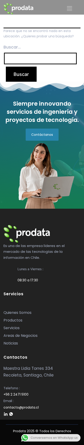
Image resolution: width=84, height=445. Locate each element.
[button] (69, 8)
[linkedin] (5, 414)
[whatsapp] (11, 414)
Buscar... (12, 47)
